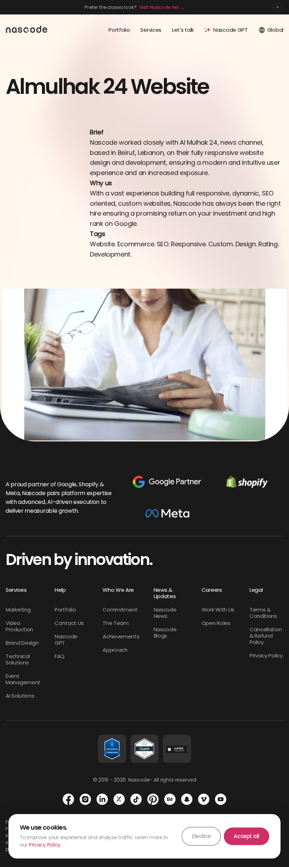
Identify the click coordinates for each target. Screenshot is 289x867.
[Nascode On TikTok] (136, 799)
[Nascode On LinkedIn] (102, 799)
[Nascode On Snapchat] (186, 799)
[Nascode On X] (119, 799)
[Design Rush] (112, 749)
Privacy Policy (45, 844)
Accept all (246, 836)
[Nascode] (27, 29)
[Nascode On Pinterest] (153, 799)
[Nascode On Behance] (170, 799)
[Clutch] (144, 749)
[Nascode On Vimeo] (203, 799)
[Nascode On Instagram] (85, 799)
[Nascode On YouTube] (220, 799)
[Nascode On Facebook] (68, 799)
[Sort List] (177, 749)
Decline (201, 836)
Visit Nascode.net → (162, 7)
